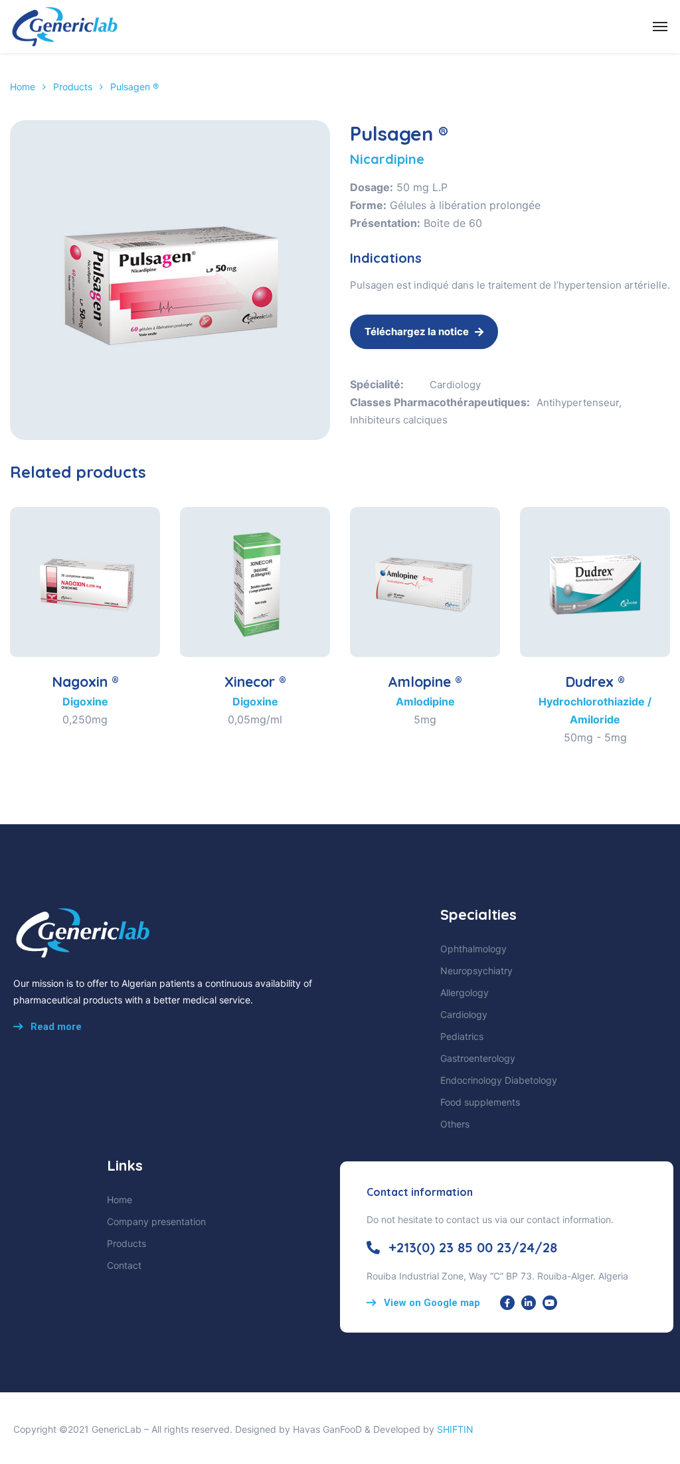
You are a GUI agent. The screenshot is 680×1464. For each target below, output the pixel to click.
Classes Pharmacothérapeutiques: (440, 402)
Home (22, 86)
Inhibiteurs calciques (399, 419)
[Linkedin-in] (528, 1302)
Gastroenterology (477, 1058)
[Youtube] (550, 1302)
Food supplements (480, 1102)
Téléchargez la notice (417, 331)
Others (454, 1124)
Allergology (464, 992)
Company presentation (156, 1221)
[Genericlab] (64, 26)
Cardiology (455, 384)
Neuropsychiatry (476, 970)
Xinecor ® (255, 681)
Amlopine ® (425, 681)
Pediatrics (461, 1036)
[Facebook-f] (507, 1302)
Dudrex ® (595, 681)
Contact (124, 1265)
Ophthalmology (473, 948)
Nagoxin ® (85, 681)
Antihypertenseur (578, 402)
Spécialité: (377, 384)
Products (72, 86)
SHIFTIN (455, 1429)
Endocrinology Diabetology (498, 1080)
